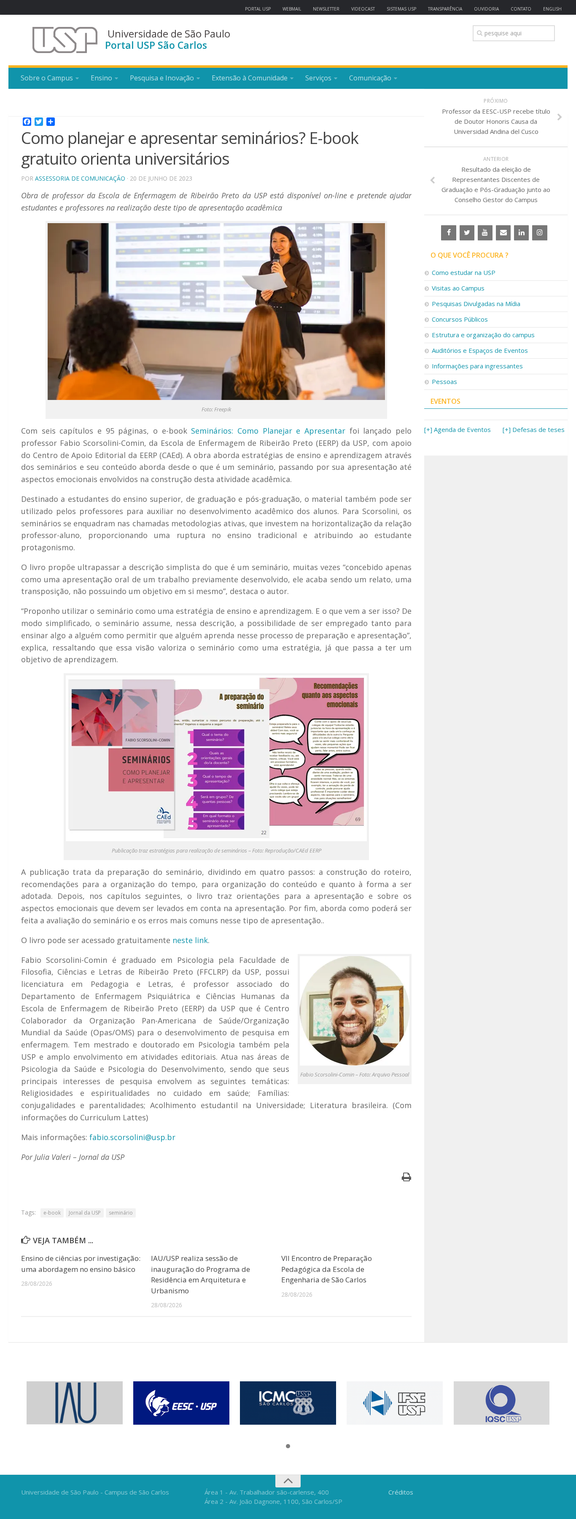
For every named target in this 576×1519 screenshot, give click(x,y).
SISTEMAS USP (401, 9)
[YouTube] (485, 232)
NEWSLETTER (326, 9)
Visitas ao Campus (458, 288)
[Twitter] (467, 232)
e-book (52, 1212)
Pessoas (444, 381)
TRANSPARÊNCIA (445, 9)
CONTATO (521, 9)
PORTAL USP (258, 9)
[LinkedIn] (521, 232)
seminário (121, 1212)
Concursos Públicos (460, 319)
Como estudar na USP (463, 272)
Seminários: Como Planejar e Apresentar (268, 431)
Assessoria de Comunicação (80, 178)
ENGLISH (552, 9)
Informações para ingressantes (477, 366)
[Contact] (503, 232)
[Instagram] (539, 232)
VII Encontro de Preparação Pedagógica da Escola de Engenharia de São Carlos (326, 1268)
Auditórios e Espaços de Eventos (480, 350)
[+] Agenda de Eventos (457, 429)
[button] (288, 1446)
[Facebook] (448, 232)
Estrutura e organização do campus (483, 334)
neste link (190, 940)
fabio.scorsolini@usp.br (132, 1137)
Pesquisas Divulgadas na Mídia (476, 303)
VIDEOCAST (363, 9)
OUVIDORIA (486, 9)
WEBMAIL (292, 9)
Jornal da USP (85, 1212)
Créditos (400, 1492)
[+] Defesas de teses (534, 429)
